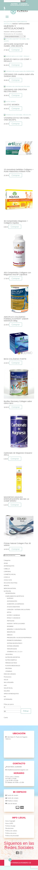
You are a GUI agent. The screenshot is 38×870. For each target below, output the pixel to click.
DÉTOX (9, 612)
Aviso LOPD (9, 823)
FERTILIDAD (10, 621)
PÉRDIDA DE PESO (11, 663)
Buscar (23, 555)
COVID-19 (7, 577)
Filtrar (26, 711)
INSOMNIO (10, 626)
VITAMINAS (8, 671)
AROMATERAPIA (10, 593)
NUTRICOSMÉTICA (11, 660)
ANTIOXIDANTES (12, 601)
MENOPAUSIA (11, 632)
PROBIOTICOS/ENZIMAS (14, 640)
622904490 (18, 767)
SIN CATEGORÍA (9, 682)
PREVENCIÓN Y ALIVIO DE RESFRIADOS (19, 637)
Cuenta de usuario (12, 795)
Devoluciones (9, 828)
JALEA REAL (9, 654)
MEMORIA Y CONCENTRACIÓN (16, 629)
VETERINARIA (8, 699)
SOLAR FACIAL (8, 688)
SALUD (6, 679)
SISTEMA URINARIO (13, 646)
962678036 (10, 767)
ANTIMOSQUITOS (9, 566)
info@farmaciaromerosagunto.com (17, 770)
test (5, 696)
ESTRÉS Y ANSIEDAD (13, 615)
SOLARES (7, 691)
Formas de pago (10, 826)
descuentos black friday (10, 583)
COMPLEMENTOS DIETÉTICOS (14, 596)
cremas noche (8, 580)
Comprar (16, 95)
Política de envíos (10, 833)
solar (5, 685)
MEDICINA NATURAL (10, 588)
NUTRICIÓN (11, 21)
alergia (6, 563)
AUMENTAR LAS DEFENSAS (15, 604)
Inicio (5, 21)
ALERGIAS (10, 598)
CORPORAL (7, 571)
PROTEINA (8, 668)
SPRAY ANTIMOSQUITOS (11, 693)
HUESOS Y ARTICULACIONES (16, 623)
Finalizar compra (12, 801)
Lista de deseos (12, 803)
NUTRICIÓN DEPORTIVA (12, 657)
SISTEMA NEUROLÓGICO (14, 643)
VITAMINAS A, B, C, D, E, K (14, 651)
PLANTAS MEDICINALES (12, 665)
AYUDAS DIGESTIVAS (13, 607)
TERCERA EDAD (12, 649)
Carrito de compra (12, 798)
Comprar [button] (16, 50)
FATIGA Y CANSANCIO (13, 618)
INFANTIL (6, 585)
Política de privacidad (12, 835)
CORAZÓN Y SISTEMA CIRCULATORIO (18, 609)
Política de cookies (11, 831)
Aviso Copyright (10, 821)
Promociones (7, 677)
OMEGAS (9, 635)
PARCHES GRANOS (10, 674)
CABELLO (7, 569)
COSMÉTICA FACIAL (10, 574)
